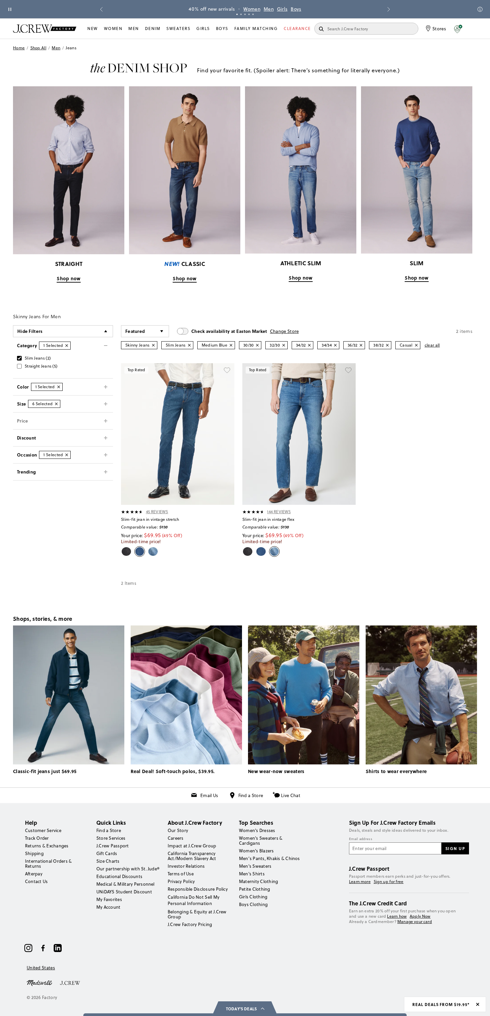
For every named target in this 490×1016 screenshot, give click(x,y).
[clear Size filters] (56, 404)
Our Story (178, 830)
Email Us (209, 795)
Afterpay (33, 874)
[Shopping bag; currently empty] (473, 28)
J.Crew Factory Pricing (190, 924)
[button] (458, 29)
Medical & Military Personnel (125, 884)
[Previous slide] (101, 9)
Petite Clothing (254, 889)
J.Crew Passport (112, 846)
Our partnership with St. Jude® (127, 869)
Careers (176, 838)
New (92, 28)
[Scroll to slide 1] (237, 14)
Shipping (34, 853)
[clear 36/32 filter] (361, 345)
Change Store (284, 331)
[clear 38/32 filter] (387, 345)
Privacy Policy (181, 881)
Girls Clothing (253, 897)
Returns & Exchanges (47, 846)
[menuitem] (92, 29)
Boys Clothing (253, 904)
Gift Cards (106, 853)
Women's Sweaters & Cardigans (260, 840)
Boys (296, 9)
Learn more (360, 881)
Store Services (110, 838)
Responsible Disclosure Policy (198, 889)
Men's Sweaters (255, 866)
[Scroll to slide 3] (245, 14)
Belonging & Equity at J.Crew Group (197, 914)
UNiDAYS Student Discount (124, 892)
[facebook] (43, 948)
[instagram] (28, 948)
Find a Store (250, 795)
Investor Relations (186, 866)
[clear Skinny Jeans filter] (153, 345)
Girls (282, 9)
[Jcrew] (70, 982)
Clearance (297, 28)
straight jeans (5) (41, 366)
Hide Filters (30, 331)
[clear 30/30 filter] (257, 345)
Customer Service (43, 830)
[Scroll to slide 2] (241, 14)
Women (251, 9)
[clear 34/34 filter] (335, 345)
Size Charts (108, 861)
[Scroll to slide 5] (253, 14)
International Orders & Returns (48, 863)
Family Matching (256, 28)
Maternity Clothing (258, 881)
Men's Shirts (252, 874)
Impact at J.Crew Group (192, 846)
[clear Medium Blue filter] (231, 345)
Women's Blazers (256, 851)
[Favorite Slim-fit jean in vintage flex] (348, 370)
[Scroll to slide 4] (249, 14)
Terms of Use (181, 874)
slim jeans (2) (38, 358)
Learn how (397, 916)
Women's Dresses (257, 830)
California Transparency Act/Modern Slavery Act (192, 855)
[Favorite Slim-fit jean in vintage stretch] (227, 370)
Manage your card (414, 921)
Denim (153, 28)
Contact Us (36, 881)
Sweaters (178, 28)
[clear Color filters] (58, 387)
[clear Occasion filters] (66, 455)
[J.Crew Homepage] (44, 28)
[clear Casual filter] (416, 345)
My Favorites (109, 899)
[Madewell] (39, 982)
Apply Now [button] (420, 916)
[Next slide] (389, 9)
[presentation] (132, 512)
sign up (455, 848)
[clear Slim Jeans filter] (189, 345)
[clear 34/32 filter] (309, 345)
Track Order (37, 838)
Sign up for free (389, 881)
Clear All (432, 345)
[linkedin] (57, 948)
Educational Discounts (119, 876)
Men (269, 9)
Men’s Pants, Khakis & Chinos (269, 858)
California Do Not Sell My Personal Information (194, 900)
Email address (360, 839)
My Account (108, 907)
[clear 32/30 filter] (283, 345)
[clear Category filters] (66, 345)
